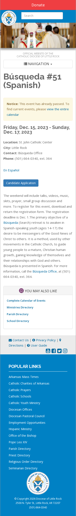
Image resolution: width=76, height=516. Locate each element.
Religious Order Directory (26, 462)
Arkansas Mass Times (24, 377)
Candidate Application (21, 183)
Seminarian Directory (23, 468)
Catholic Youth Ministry (24, 403)
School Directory (18, 321)
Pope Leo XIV (18, 442)
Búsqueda (10, 222)
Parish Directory (17, 314)
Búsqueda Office (45, 271)
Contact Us (20, 340)
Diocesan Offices (20, 409)
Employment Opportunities (27, 423)
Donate (38, 4)
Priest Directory (19, 455)
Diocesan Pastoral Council (27, 416)
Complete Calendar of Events (26, 300)
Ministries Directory (20, 307)
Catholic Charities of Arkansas (29, 383)
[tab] (38, 64)
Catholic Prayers (20, 390)
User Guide (38, 345)
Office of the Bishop (22, 435)
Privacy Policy (45, 340)
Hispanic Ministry (20, 429)
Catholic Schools (20, 396)
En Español (11, 170)
